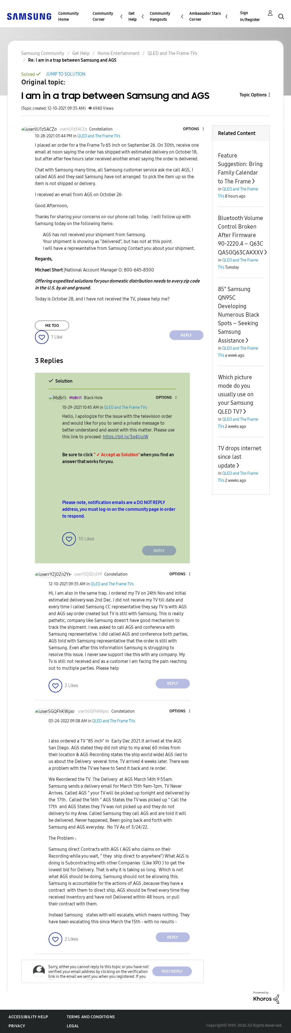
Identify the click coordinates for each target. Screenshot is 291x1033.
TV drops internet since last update (239, 457)
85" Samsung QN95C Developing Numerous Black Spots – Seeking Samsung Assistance (238, 315)
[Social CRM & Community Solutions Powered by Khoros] (266, 997)
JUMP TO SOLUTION (65, 74)
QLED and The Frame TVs (172, 53)
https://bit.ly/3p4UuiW (125, 436)
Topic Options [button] (253, 95)
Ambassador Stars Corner (205, 16)
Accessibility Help (28, 1017)
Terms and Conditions (91, 1017)
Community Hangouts (160, 16)
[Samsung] (29, 16)
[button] (193, 129)
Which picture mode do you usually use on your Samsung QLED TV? (235, 394)
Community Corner (103, 16)
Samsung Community (42, 53)
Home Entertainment (118, 53)
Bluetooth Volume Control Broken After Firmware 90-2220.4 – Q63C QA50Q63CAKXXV (240, 235)
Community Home (68, 16)
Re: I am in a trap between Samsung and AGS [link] (72, 60)
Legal (73, 1026)
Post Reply (171, 971)
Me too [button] (52, 325)
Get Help (132, 16)
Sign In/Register (250, 16)
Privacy (17, 1026)
